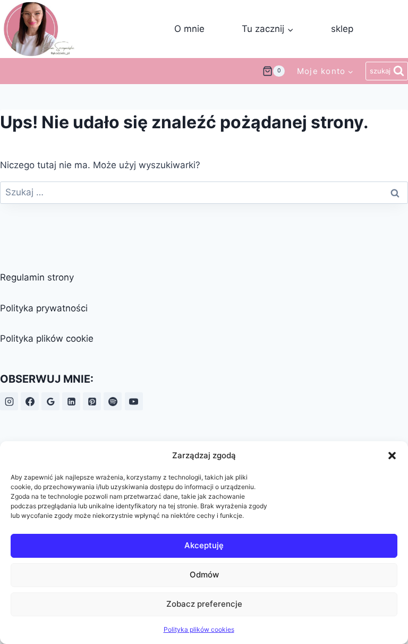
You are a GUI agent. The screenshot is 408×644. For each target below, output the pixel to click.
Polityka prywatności (44, 308)
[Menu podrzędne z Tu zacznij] (267, 29)
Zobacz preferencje (204, 604)
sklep (342, 28)
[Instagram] (9, 401)
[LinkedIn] (71, 401)
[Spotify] (113, 401)
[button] (392, 455)
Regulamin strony (37, 277)
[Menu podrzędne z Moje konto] (325, 71)
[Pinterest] (92, 401)
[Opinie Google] (50, 401)
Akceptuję (204, 545)
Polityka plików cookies (199, 629)
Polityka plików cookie (47, 338)
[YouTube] (134, 401)
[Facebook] (30, 401)
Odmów (204, 574)
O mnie (189, 28)
